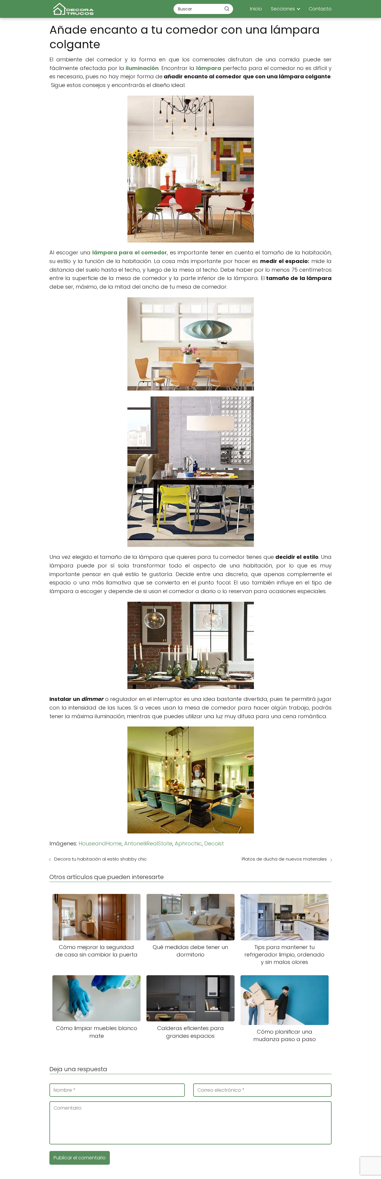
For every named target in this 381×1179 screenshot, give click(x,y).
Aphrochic (188, 843)
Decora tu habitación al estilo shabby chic (100, 859)
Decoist (214, 843)
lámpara (208, 68)
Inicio (256, 8)
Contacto (320, 8)
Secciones (283, 8)
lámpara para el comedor (129, 252)
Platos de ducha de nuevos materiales (284, 859)
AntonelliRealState (148, 843)
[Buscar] (227, 8)
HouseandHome (100, 843)
